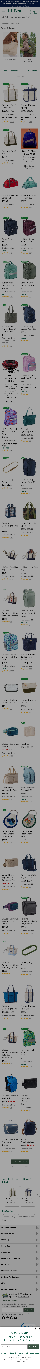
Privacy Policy (19, 1361)
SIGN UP (33, 1347)
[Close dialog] (37, 1328)
